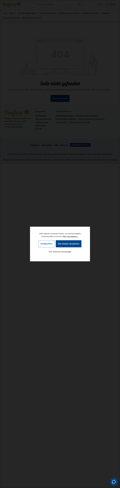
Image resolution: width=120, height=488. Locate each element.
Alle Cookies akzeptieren (68, 243)
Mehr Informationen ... (70, 236)
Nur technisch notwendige (60, 251)
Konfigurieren (46, 243)
